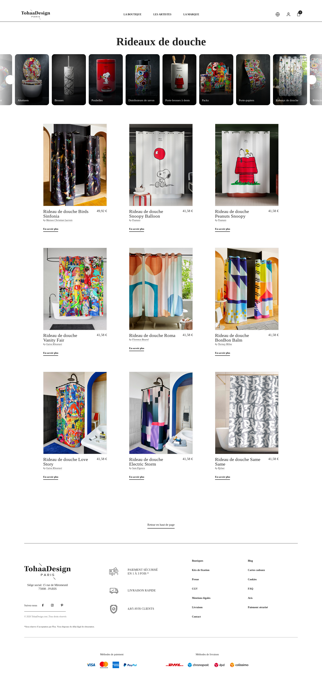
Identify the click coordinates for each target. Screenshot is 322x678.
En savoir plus (50, 228)
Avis (250, 598)
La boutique (132, 14)
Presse (195, 579)
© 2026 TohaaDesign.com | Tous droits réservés (45, 616)
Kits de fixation (200, 570)
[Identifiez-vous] (288, 14)
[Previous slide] (10, 79)
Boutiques (197, 560)
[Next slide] (311, 79)
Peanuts (136, 220)
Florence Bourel (140, 339)
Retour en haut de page (161, 524)
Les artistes (162, 14)
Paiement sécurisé (258, 607)
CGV (195, 588)
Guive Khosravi (54, 344)
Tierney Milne (225, 344)
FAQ (250, 588)
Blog (250, 560)
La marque (191, 14)
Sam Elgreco (138, 468)
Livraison (197, 607)
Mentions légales (201, 598)
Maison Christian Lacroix (59, 220)
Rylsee (221, 468)
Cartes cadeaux (256, 570)
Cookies (252, 579)
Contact (196, 616)
